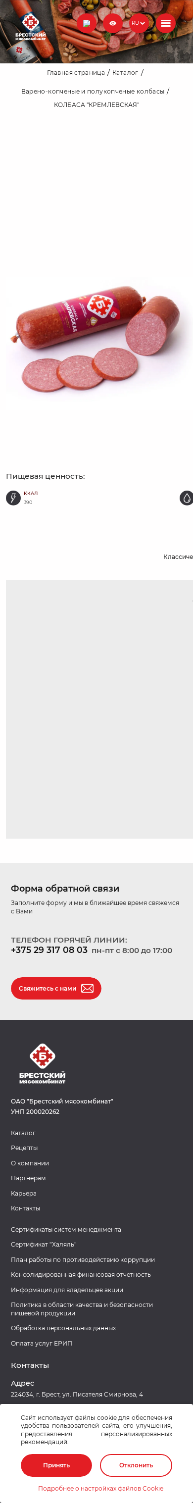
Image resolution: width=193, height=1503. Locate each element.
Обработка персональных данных (63, 1328)
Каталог (23, 1133)
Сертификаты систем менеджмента (66, 1229)
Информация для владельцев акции (67, 1290)
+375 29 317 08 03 (49, 950)
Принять (56, 1465)
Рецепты (24, 1148)
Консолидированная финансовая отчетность (81, 1274)
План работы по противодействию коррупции (83, 1259)
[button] (86, 23)
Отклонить (136, 1465)
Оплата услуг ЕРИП (41, 1343)
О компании (30, 1163)
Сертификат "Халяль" (44, 1244)
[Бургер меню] (166, 23)
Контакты (25, 1208)
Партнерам (28, 1178)
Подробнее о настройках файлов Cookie (100, 1488)
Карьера (24, 1193)
